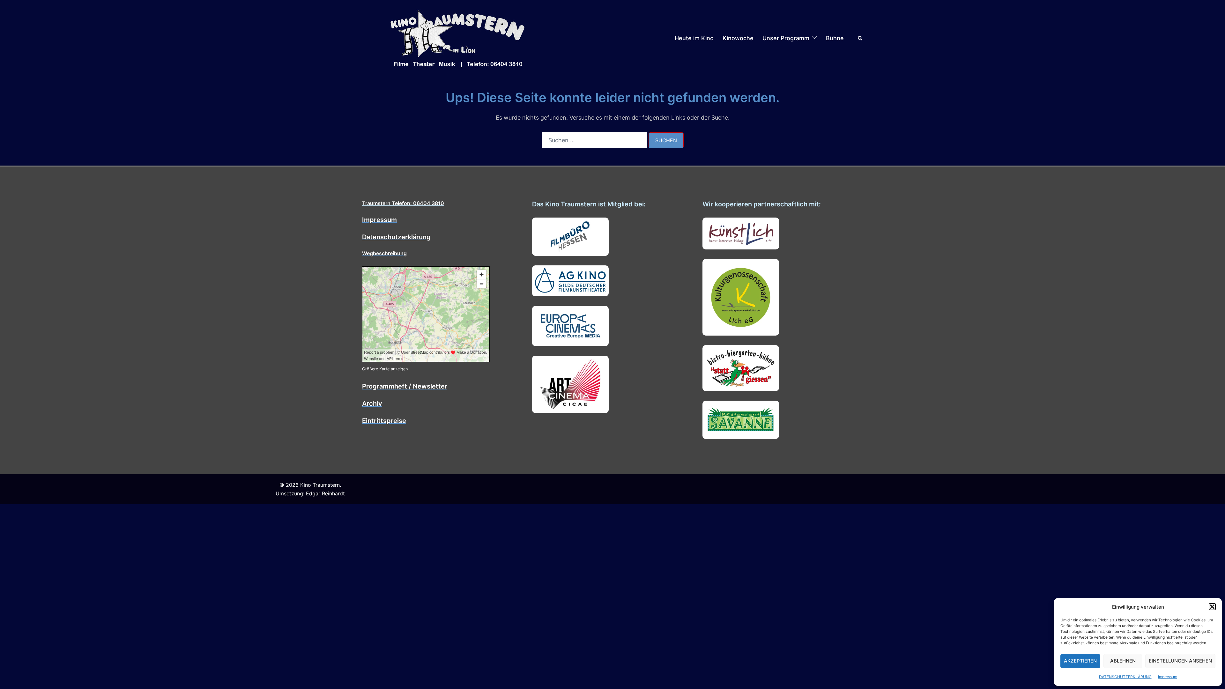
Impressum (1167, 676)
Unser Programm (785, 38)
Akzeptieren (1080, 661)
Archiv (372, 403)
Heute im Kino (694, 38)
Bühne (835, 38)
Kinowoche (738, 38)
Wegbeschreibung (384, 253)
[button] (1212, 607)
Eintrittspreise (384, 421)
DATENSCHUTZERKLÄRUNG (1125, 676)
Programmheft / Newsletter (404, 386)
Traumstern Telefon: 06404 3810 (403, 203)
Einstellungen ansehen (1180, 661)
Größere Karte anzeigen (385, 369)
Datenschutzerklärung (396, 237)
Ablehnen (1123, 661)
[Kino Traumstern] (457, 37)
